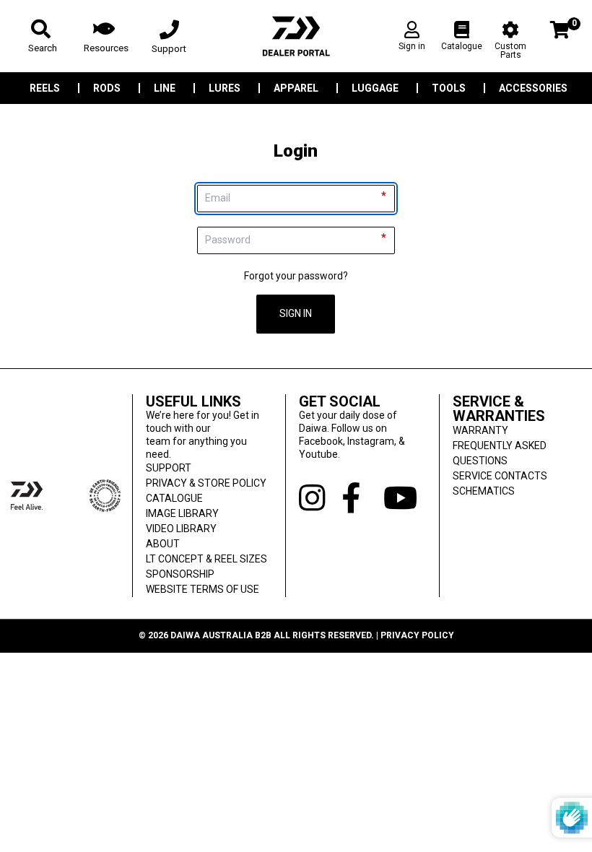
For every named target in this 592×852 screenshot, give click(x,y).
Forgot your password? (296, 276)
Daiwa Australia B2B (220, 635)
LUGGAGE (375, 88)
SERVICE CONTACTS (500, 476)
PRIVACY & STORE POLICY (206, 483)
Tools (449, 88)
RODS (107, 88)
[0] (560, 40)
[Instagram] (320, 498)
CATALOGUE (174, 498)
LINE (164, 88)
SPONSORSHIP (180, 574)
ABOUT (163, 543)
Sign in (412, 46)
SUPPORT (168, 468)
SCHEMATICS (484, 491)
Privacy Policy (417, 635)
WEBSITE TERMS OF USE (202, 589)
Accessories (533, 88)
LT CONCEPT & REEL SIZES (206, 559)
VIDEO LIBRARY (181, 528)
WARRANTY (480, 430)
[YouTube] (404, 498)
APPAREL (296, 88)
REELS (45, 88)
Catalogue (461, 46)
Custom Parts (510, 50)
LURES (224, 88)
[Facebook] (362, 498)
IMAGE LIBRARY (182, 513)
